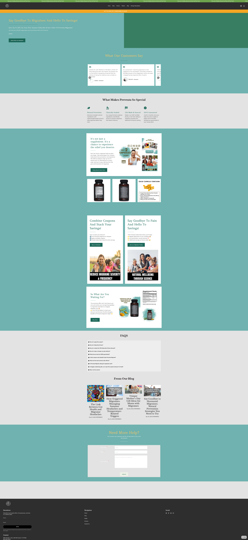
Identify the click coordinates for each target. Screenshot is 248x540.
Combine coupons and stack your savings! (102, 224)
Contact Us (87, 524)
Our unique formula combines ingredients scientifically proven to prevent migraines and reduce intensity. (114, 117)
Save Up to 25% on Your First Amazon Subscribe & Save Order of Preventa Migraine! (40, 28)
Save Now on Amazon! (17, 40)
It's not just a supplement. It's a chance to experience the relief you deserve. (103, 143)
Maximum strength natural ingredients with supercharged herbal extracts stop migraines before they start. (95, 118)
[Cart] (244, 6)
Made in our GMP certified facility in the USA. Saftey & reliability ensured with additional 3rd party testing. (133, 117)
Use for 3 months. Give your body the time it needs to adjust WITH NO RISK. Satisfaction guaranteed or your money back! (151, 118)
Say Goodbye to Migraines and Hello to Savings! (43, 20)
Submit (124, 474)
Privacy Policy (23, 529)
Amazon (86, 521)
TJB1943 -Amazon (133, 79)
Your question (105, 461)
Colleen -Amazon (98, 80)
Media (85, 518)
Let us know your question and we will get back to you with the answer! (124, 437)
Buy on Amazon (96, 245)
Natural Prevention (94, 112)
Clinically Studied (112, 112)
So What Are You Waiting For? (100, 295)
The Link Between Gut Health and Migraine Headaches (95, 409)
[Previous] (89, 77)
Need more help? (124, 432)
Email (102, 452)
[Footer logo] (8, 503)
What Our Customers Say (124, 56)
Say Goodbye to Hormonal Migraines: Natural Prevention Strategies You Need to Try (152, 406)
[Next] (158, 77)
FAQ (85, 515)
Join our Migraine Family (136, 245)
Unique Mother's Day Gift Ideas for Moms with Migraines (133, 401)
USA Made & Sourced (133, 112)
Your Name (104, 447)
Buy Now (95, 320)
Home (85, 513)
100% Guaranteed (150, 112)
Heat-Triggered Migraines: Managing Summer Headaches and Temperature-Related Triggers (114, 407)
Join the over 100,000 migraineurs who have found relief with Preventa (28, 32)
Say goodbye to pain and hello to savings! (142, 224)
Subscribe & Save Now (99, 170)
